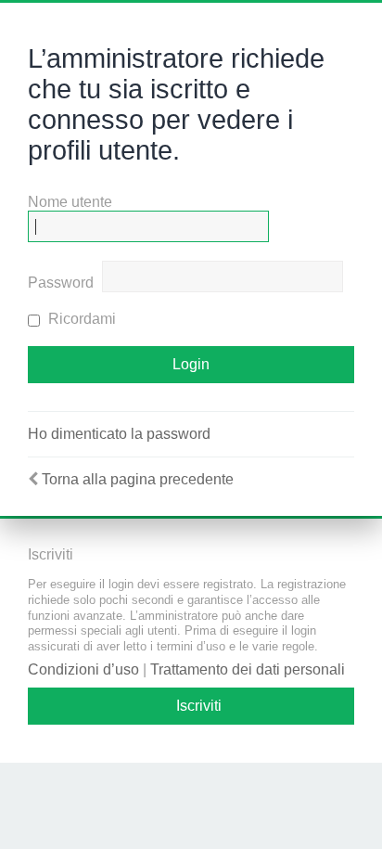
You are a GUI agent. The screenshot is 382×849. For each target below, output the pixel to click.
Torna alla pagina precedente (138, 479)
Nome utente (70, 202)
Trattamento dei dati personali (247, 669)
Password (61, 282)
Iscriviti (199, 706)
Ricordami (80, 319)
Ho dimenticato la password (119, 434)
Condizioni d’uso (83, 669)
